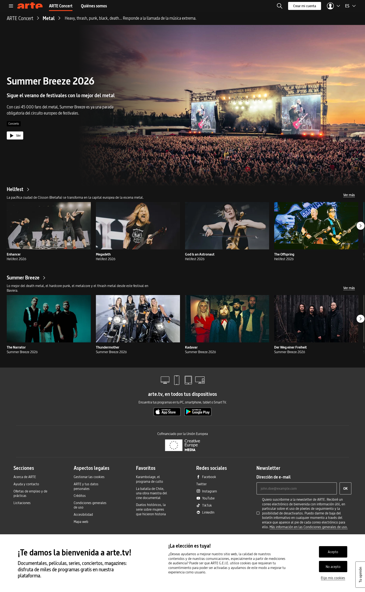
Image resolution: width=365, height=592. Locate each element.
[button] (280, 6)
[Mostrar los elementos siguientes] (360, 225)
